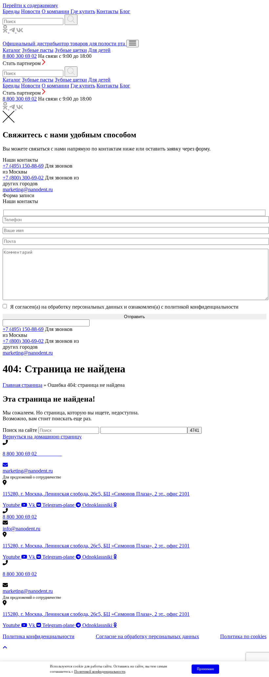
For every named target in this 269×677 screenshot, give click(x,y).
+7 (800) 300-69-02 (23, 177)
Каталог (12, 50)
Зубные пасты (37, 50)
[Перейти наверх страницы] (5, 647)
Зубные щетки (71, 50)
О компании (55, 11)
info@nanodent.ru (21, 528)
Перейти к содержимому (30, 5)
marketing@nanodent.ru (28, 189)
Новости (30, 11)
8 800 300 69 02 (20, 56)
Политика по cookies (243, 636)
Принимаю (205, 669)
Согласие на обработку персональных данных (147, 636)
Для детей (99, 50)
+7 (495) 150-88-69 (23, 166)
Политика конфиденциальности (38, 636)
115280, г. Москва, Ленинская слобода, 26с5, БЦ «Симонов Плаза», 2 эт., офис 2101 (96, 494)
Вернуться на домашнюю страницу (42, 436)
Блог (125, 11)
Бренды (11, 11)
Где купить (83, 11)
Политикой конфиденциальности (99, 671)
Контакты (107, 11)
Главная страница (22, 385)
